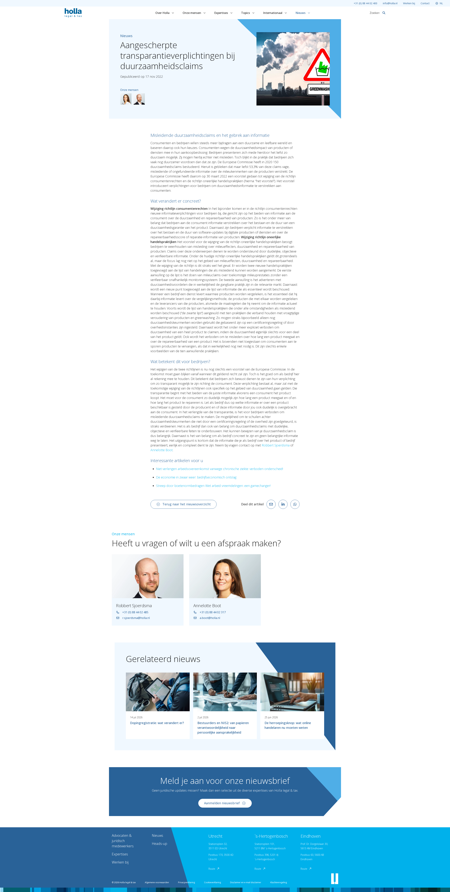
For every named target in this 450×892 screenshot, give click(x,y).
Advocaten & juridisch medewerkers (123, 840)
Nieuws (300, 13)
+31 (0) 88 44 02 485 (135, 612)
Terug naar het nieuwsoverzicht (186, 504)
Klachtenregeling (278, 882)
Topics (246, 13)
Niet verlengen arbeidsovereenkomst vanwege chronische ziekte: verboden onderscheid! (219, 469)
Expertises (221, 13)
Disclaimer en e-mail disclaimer (245, 882)
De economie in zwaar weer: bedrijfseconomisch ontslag (196, 477)
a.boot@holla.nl (210, 618)
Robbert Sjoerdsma (276, 445)
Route (211, 868)
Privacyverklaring (186, 882)
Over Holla (162, 13)
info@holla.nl (390, 3)
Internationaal (273, 13)
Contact (425, 3)
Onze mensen (192, 13)
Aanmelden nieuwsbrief (222, 803)
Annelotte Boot (161, 450)
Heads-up (159, 843)
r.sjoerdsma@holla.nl (136, 618)
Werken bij (409, 3)
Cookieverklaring (212, 882)
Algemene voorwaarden (157, 882)
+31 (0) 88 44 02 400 (365, 3)
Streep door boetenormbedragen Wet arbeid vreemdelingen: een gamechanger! (213, 486)
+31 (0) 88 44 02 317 (213, 612)
